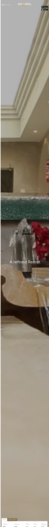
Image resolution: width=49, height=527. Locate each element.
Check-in (5, 524)
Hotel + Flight (12, 519)
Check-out (17, 524)
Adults (35, 524)
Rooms (27, 524)
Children (43, 524)
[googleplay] (44, 7)
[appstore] (44, 9)
